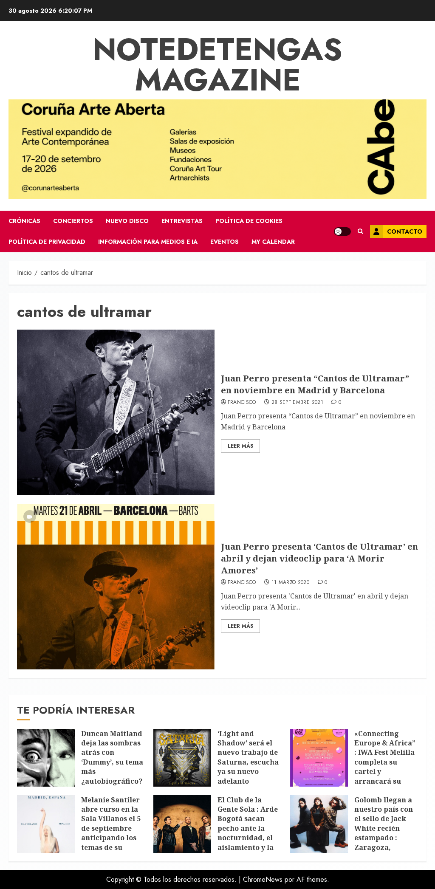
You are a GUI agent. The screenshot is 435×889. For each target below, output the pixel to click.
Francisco (242, 402)
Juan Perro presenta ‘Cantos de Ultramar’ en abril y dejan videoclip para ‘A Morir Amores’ (319, 558)
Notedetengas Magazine (217, 64)
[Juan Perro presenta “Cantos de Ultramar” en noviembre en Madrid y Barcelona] (116, 412)
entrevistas (182, 221)
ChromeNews (262, 879)
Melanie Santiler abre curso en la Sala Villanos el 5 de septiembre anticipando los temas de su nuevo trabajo (111, 828)
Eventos (224, 241)
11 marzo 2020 (290, 582)
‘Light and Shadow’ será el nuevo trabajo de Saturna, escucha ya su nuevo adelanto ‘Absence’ (248, 762)
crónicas (24, 221)
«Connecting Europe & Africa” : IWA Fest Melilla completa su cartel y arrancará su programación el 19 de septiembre (384, 767)
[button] (360, 231)
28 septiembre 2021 (297, 402)
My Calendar (273, 241)
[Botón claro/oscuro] (342, 231)
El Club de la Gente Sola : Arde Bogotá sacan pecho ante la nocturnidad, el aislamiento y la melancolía (248, 828)
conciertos (73, 221)
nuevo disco (127, 221)
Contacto (404, 231)
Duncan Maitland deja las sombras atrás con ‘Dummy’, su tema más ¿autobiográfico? (112, 757)
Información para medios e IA (148, 241)
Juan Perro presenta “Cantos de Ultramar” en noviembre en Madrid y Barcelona (315, 384)
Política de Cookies (248, 221)
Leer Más (240, 446)
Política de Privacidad (46, 241)
